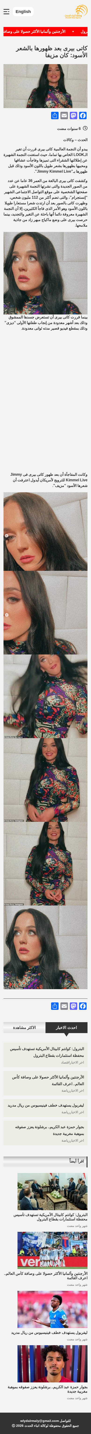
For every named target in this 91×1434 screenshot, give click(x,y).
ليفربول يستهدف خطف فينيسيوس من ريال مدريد (46, 1105)
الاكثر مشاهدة (24, 1027)
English (23, 11)
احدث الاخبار (66, 1027)
